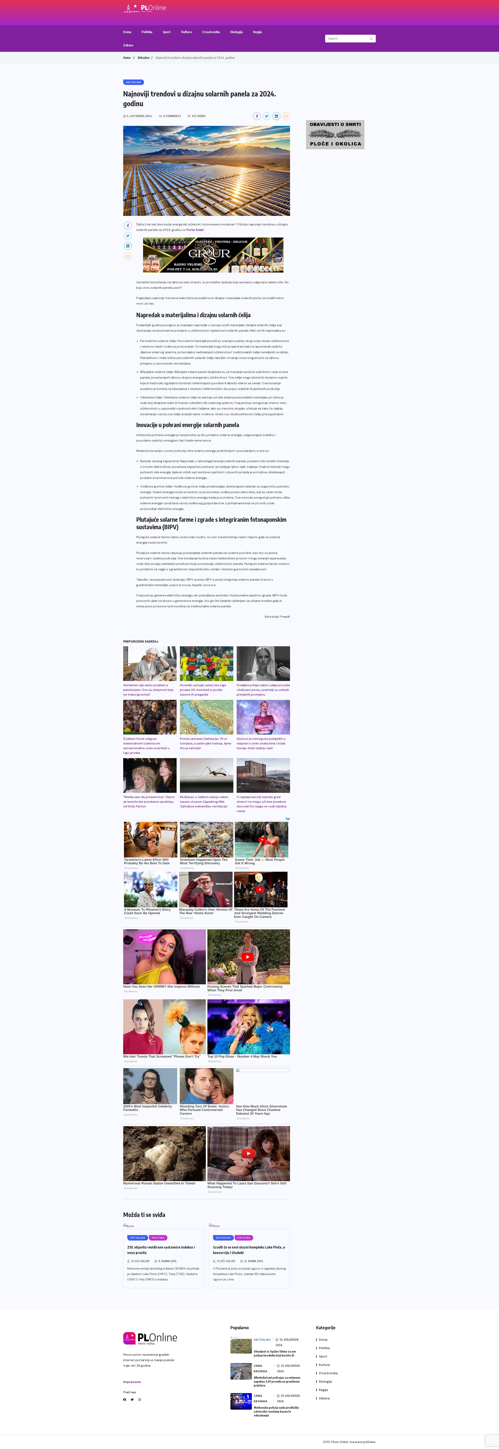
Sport (167, 32)
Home (127, 58)
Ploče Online (140, 1261)
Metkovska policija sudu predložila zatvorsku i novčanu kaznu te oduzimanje (276, 1411)
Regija (257, 32)
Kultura (186, 32)
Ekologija (236, 32)
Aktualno (144, 58)
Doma (127, 32)
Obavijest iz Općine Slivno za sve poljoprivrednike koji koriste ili (275, 1353)
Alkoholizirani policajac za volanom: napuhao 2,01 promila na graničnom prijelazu (277, 1381)
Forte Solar (194, 230)
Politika (147, 32)
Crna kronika (211, 32)
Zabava (128, 45)
